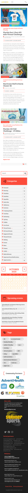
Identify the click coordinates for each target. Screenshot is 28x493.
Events (5, 242)
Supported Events (8, 234)
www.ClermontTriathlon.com (11, 466)
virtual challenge (15, 36)
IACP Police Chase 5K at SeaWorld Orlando (12, 322)
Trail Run (6, 213)
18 (25, 282)
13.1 (8, 88)
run (20, 345)
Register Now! (6, 159)
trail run (15, 363)
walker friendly (9, 345)
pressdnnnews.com (8, 442)
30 (10, 277)
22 (14, 285)
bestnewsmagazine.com (9, 439)
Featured (6, 187)
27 (6, 288)
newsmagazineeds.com (9, 446)
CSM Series (6, 205)
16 (17, 282)
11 (25, 279)
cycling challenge (7, 37)
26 (2, 288)
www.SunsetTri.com (9, 478)
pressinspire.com (17, 445)
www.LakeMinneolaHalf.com (11, 470)
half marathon (9, 357)
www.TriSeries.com (17, 475)
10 (21, 279)
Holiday (6, 239)
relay (6, 354)
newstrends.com (18, 442)
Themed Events (7, 236)
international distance (11, 360)
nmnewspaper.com (8, 443)
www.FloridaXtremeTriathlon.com (12, 464)
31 (21, 288)
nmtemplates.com (7, 440)
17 (21, 282)
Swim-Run (6, 202)
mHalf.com (16, 468)
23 (17, 285)
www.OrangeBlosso (9, 468)
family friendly (9, 342)
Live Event (6, 225)
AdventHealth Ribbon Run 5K (13, 309)
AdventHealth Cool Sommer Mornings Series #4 (13, 305)
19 (2, 285)
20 (6, 285)
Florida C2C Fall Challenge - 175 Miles (11, 130)
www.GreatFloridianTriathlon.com (13, 462)
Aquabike (6, 199)
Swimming (6, 216)
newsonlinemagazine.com (9, 447)
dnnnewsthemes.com (19, 443)
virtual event (22, 36)
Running (6, 190)
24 (21, 285)
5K (5, 88)
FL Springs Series (8, 210)
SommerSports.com (10, 409)
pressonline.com (7, 445)
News (5, 245)
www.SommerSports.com (10, 460)
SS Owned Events (5, 25)
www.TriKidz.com (9, 475)
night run (8, 366)
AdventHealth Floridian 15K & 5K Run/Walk (13, 313)
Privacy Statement (18, 486)
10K (6, 88)
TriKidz (5, 222)
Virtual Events (7, 228)
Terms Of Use (8, 486)
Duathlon (6, 196)
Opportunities (7, 260)
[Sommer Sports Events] (4, 2)
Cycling (6, 219)
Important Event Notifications (11, 257)
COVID (5, 251)
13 (6, 282)
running (5, 134)
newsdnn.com (16, 440)
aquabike (16, 354)
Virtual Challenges (5, 122)
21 (10, 285)
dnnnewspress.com (8, 449)
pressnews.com (18, 449)
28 (2, 277)
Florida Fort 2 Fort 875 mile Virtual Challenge (12, 33)
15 (14, 282)
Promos (5, 248)
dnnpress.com (6, 450)
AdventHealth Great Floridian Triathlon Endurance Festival (12, 318)
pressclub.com (19, 439)
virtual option (9, 351)
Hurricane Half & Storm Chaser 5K (13, 85)
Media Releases (7, 254)
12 (2, 282)
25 (25, 285)
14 (10, 282)
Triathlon (6, 193)
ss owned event (8, 36)
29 (6, 277)
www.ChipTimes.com (9, 474)
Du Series (6, 208)
